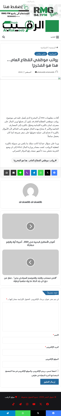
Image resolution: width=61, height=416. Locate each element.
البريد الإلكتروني (52, 347)
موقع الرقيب (10, 397)
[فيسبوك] (54, 173)
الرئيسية (52, 47)
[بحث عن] (3, 37)
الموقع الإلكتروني (52, 359)
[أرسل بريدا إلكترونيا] (36, 72)
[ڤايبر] (27, 173)
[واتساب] (41, 173)
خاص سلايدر (41, 54)
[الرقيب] (30, 26)
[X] (47, 173)
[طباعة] (7, 173)
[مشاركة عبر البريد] (13, 173)
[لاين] (20, 173)
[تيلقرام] (34, 173)
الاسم (56, 335)
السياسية (44, 47)
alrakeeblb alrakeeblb (45, 72)
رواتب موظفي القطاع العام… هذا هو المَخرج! (34, 160)
